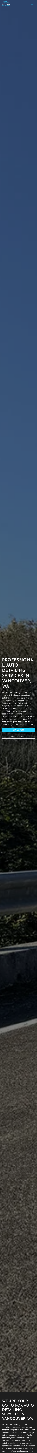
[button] (32, 3)
